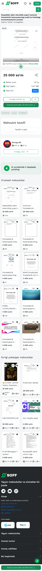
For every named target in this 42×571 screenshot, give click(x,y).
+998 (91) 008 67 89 (9, 504)
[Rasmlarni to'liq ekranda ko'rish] (36, 31)
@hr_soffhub (6, 513)
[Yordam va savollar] (37, 561)
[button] (21, 496)
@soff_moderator (7, 507)
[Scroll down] (35, 47)
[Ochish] (21, 67)
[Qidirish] (38, 9)
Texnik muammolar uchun (11, 510)
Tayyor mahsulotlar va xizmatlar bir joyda (20, 484)
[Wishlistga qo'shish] (35, 99)
